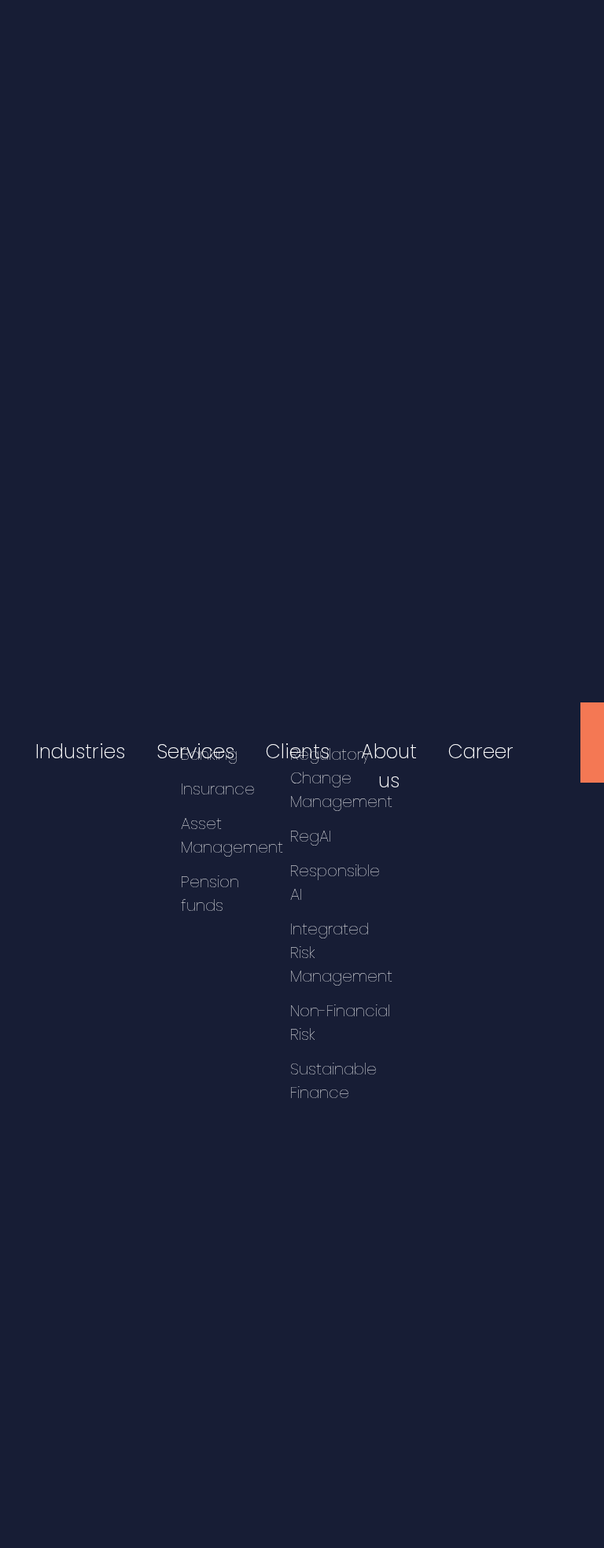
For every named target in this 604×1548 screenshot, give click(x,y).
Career (481, 751)
